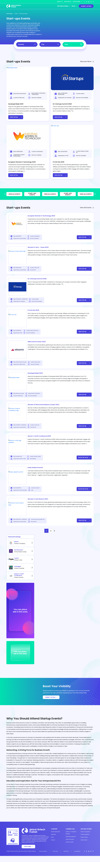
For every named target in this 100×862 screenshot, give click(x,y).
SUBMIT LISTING (86, 6)
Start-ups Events (32, 194)
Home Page (9, 13)
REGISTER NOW (83, 457)
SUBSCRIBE (27, 846)
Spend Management (71, 836)
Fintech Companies (85, 831)
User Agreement (77, 851)
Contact (53, 840)
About (52, 837)
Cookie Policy (66, 851)
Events (16, 13)
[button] (5, 194)
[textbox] (26, 44)
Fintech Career (84, 837)
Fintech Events (84, 840)
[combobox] (27, 44)
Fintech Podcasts (70, 839)
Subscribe (53, 834)
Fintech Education (85, 834)
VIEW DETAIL (14, 117)
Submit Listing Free (55, 831)
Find (66, 44)
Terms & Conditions (43, 851)
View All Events (14, 194)
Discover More (86, 61)
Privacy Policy (55, 851)
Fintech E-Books (69, 842)
